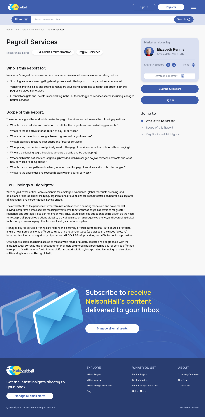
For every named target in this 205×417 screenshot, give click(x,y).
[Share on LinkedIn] (174, 65)
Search (181, 19)
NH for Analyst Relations (99, 385)
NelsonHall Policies (189, 407)
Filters (18, 19)
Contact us (184, 385)
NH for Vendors (94, 380)
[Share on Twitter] (168, 65)
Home (9, 29)
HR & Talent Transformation (30, 29)
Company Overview (188, 374)
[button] (53, 52)
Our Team (183, 380)
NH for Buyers (93, 374)
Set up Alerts (139, 391)
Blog (88, 391)
